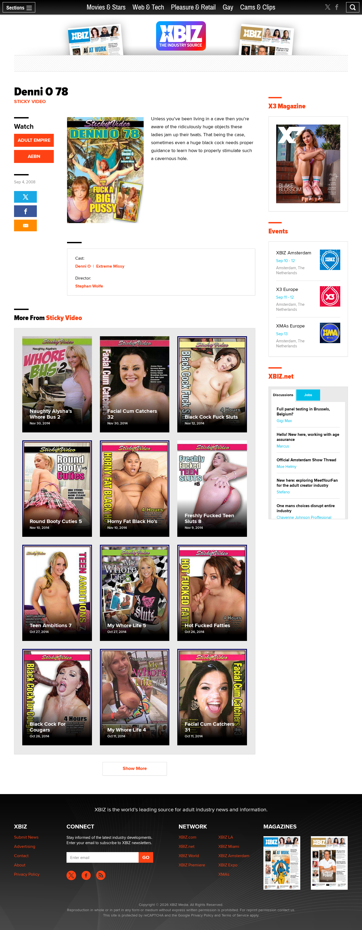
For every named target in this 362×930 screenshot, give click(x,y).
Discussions (283, 394)
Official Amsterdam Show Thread (306, 460)
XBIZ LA (225, 837)
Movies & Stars (106, 7)
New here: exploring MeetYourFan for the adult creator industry (307, 482)
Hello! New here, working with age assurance (308, 437)
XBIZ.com (187, 837)
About (19, 865)
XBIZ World (189, 856)
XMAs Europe (290, 325)
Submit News (26, 837)
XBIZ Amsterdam (293, 252)
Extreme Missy (110, 266)
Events (278, 231)
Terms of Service (235, 915)
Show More (135, 768)
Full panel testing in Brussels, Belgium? (303, 411)
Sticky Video (30, 101)
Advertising (24, 846)
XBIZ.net (281, 376)
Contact (21, 856)
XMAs (223, 874)
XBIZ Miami (228, 846)
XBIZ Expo (227, 865)
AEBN (34, 156)
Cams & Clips (257, 7)
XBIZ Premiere (192, 865)
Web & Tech (148, 7)
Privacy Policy (26, 874)
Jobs (308, 394)
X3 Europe (287, 289)
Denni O (83, 266)
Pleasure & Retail (193, 7)
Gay (228, 7)
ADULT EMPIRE (34, 140)
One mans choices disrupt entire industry (306, 508)
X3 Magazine (287, 106)
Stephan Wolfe (89, 286)
